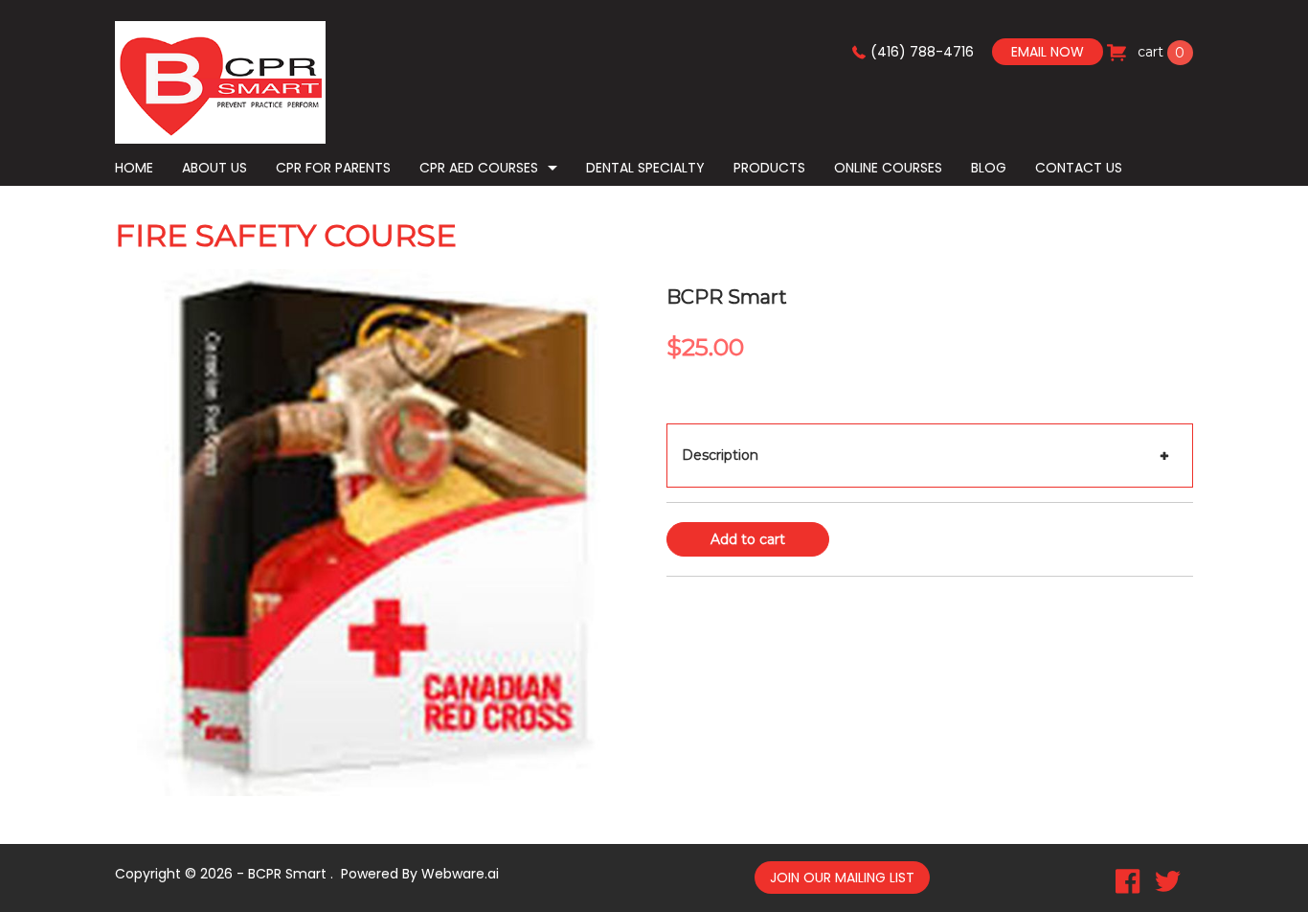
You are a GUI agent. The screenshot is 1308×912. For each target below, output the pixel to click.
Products (769, 167)
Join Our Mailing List (842, 877)
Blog (988, 167)
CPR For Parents (333, 167)
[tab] (929, 455)
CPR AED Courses (478, 167)
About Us (214, 167)
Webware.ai (460, 873)
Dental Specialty (645, 167)
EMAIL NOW (1047, 51)
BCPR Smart (287, 873)
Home (134, 167)
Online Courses (888, 167)
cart (1159, 51)
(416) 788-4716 (922, 51)
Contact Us (1078, 167)
